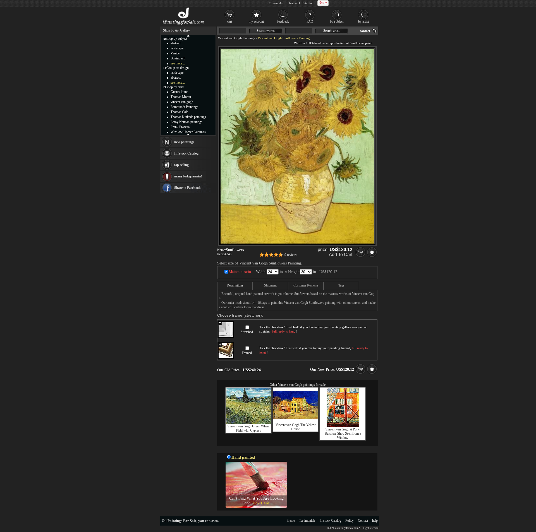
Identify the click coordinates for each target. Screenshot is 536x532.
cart (229, 21)
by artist (363, 21)
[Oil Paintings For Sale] (184, 25)
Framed (247, 353)
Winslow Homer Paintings (188, 132)
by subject (336, 21)
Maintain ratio (240, 272)
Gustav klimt (179, 92)
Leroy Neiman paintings (186, 122)
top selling (181, 165)
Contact (363, 521)
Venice (175, 53)
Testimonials (307, 521)
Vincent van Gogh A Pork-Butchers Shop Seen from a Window (343, 433)
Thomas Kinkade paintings (188, 117)
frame (291, 521)
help (375, 521)
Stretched (247, 332)
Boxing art (178, 58)
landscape (177, 48)
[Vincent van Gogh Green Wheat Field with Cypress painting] (248, 423)
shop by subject (176, 38)
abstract (176, 43)
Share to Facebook (187, 188)
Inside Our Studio (300, 3)
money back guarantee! (188, 176)
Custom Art (276, 3)
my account (256, 21)
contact (365, 31)
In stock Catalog (330, 521)
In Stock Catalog (186, 153)
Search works (266, 31)
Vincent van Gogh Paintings (236, 38)
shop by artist (175, 87)
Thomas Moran (181, 97)
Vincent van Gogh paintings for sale (302, 385)
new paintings (184, 142)
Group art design (177, 68)
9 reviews (290, 255)
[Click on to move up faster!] (188, 35)
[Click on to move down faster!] (188, 134)
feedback (283, 21)
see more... (178, 63)
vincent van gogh (182, 102)
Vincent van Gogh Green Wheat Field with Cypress (248, 428)
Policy (349, 521)
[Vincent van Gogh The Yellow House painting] (295, 418)
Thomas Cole (179, 112)
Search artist (331, 31)
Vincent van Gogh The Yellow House (296, 427)
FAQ (310, 21)
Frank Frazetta (180, 127)
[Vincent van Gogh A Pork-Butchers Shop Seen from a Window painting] (343, 426)
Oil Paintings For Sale (179, 521)
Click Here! (260, 503)
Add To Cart (340, 254)
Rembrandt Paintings (184, 107)
